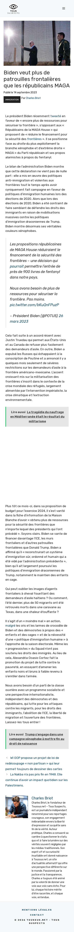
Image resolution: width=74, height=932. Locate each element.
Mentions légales (37, 910)
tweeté (55, 116)
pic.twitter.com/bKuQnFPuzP (34, 305)
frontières (34, 139)
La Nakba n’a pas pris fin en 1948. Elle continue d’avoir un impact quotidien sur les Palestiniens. (36, 780)
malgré (10, 625)
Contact (37, 915)
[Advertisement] (37, 467)
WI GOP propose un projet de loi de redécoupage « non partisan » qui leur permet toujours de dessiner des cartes (33, 763)
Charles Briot (33, 98)
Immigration (12, 99)
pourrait (17, 266)
